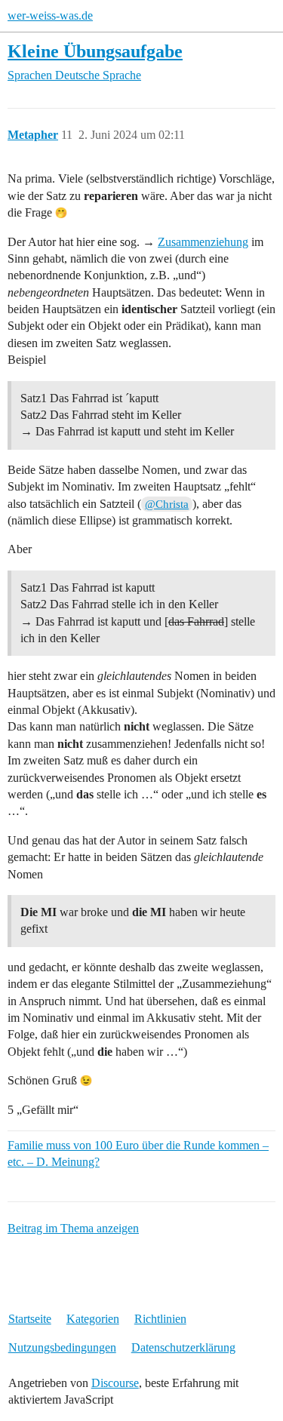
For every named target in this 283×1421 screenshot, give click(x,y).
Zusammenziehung (203, 241)
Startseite (29, 1318)
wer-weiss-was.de (50, 15)
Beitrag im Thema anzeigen (73, 1228)
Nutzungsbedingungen (62, 1347)
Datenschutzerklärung (183, 1347)
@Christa (167, 504)
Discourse (115, 1382)
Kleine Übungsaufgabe (95, 51)
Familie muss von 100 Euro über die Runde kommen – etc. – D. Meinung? (138, 1153)
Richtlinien (160, 1318)
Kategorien (92, 1318)
